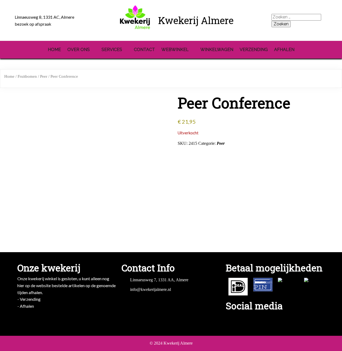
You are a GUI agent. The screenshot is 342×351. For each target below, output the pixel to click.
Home (9, 76)
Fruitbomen (27, 76)
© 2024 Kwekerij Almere (171, 343)
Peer (43, 76)
